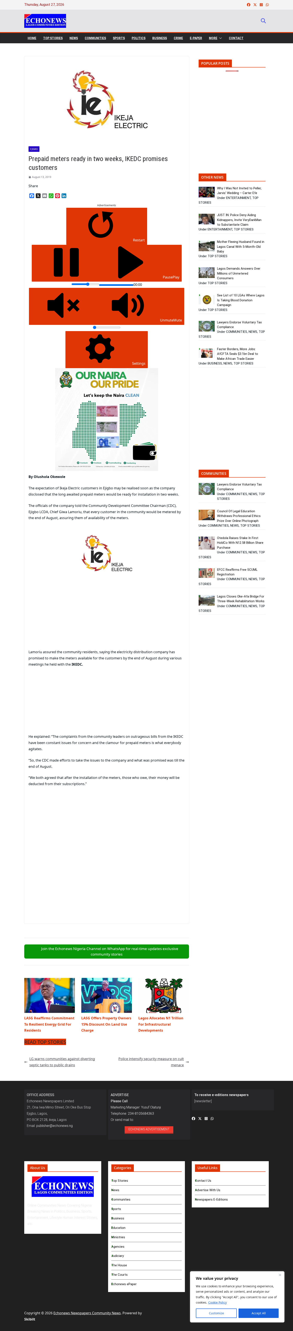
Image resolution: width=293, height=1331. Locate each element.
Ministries (118, 1237)
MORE (213, 38)
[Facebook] (32, 195)
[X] (38, 195)
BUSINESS (159, 38)
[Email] (44, 195)
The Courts (119, 1275)
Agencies (117, 1247)
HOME (32, 38)
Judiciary (117, 1256)
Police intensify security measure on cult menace (151, 1061)
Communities (120, 1199)
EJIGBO (34, 149)
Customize (216, 1313)
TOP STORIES (53, 38)
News (115, 1190)
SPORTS (119, 38)
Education (118, 1228)
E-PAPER (196, 38)
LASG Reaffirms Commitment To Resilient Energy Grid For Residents (49, 1024)
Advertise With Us (207, 1190)
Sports (116, 1209)
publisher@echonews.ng (54, 1126)
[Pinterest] (57, 195)
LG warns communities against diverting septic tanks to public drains (62, 1061)
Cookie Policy (217, 1302)
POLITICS (138, 38)
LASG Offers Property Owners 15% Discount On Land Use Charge (106, 1024)
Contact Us (203, 1181)
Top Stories (119, 1181)
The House (119, 1265)
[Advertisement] (65, 615)
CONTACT (236, 38)
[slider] (85, 284)
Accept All (259, 1313)
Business (117, 1218)
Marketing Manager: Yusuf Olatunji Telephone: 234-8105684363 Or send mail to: (136, 1107)
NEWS (73, 38)
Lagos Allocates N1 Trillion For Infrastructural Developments (160, 1024)
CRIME (178, 38)
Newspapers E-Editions (211, 1199)
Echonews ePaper (124, 1284)
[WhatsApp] (51, 195)
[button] (219, 38)
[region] (237, 1296)
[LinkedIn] (64, 195)
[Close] (279, 1274)
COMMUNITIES (95, 38)
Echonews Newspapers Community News (87, 1313)
